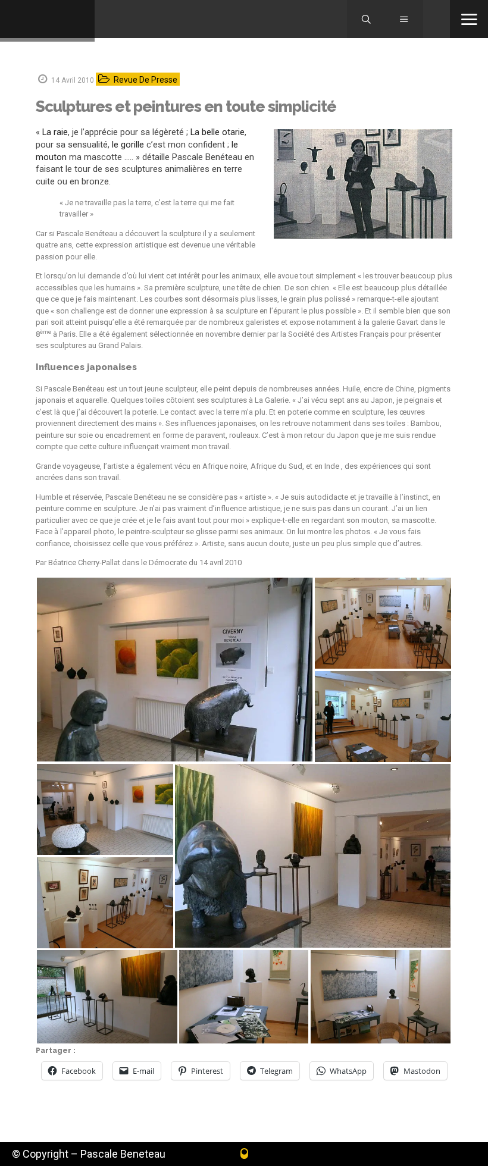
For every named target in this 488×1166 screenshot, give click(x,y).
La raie (55, 132)
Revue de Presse (145, 79)
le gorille (128, 144)
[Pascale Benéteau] (47, 21)
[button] (175, 669)
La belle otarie (217, 132)
